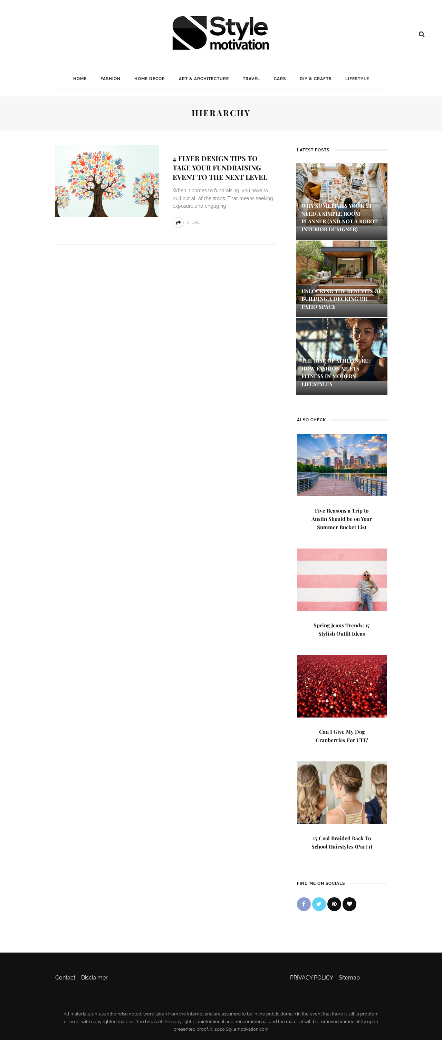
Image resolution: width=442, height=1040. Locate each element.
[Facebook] (304, 904)
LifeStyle (357, 78)
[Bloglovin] (349, 904)
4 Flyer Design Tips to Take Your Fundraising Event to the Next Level (220, 167)
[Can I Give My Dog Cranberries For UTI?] (342, 685)
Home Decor (149, 78)
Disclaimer (94, 977)
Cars (280, 78)
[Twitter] (319, 904)
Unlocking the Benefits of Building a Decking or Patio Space (341, 299)
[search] (421, 34)
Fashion (110, 78)
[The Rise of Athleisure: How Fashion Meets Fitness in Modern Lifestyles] (341, 349)
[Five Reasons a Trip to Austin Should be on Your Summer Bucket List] (342, 464)
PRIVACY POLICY (311, 977)
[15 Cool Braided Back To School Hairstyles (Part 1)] (342, 792)
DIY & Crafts (316, 78)
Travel (251, 78)
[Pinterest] (334, 904)
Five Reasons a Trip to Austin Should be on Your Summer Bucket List (341, 519)
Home (80, 78)
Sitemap (349, 977)
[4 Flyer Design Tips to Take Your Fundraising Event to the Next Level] (107, 180)
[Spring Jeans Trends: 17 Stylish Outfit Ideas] (342, 579)
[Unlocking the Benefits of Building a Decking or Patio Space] (341, 271)
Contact (65, 977)
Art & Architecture (204, 78)
